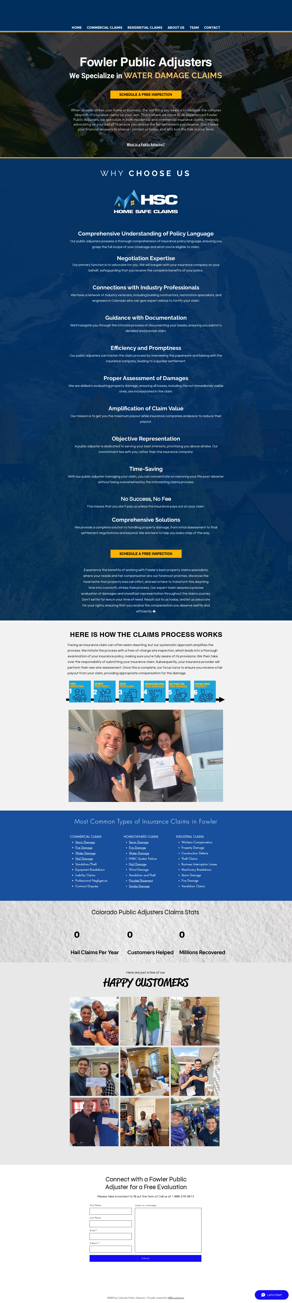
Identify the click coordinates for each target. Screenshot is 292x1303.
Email (92, 1230)
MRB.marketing (176, 1297)
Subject (94, 1243)
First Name (95, 1205)
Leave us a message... (146, 1205)
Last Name (95, 1218)
